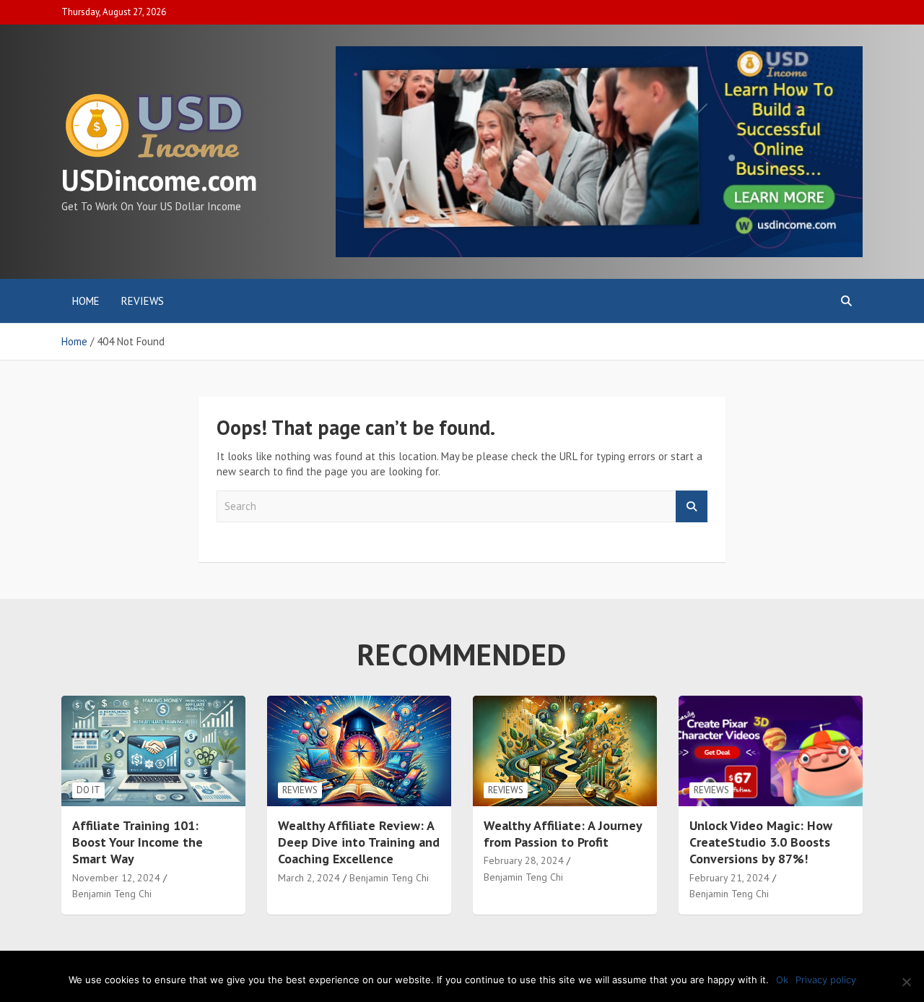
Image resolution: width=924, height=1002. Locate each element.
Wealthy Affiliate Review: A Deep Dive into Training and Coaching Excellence (359, 842)
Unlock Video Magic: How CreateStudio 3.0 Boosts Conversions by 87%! (760, 842)
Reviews (142, 301)
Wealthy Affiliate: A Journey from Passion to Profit (563, 833)
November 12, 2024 (116, 877)
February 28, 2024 (524, 860)
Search (691, 507)
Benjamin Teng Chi (112, 893)
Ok (782, 979)
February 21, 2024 (729, 877)
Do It (88, 790)
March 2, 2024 (309, 877)
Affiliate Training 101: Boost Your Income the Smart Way (137, 842)
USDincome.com (159, 180)
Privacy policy (826, 979)
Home (86, 301)
